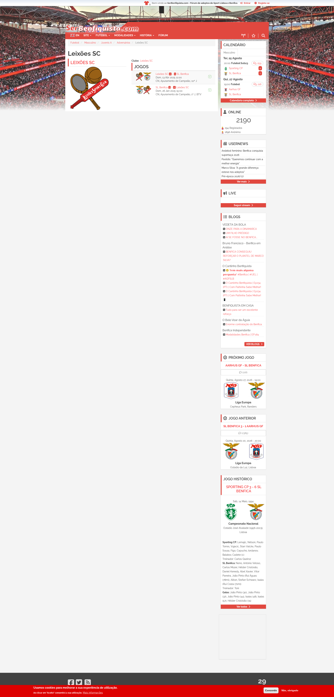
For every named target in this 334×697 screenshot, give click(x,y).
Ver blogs (253, 344)
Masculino (90, 42)
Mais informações (93, 692)
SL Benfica (235, 73)
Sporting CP (236, 68)
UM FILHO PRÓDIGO (237, 233)
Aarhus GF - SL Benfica (243, 365)
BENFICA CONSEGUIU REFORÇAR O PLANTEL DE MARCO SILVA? (243, 255)
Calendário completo (242, 100)
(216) (244, 372)
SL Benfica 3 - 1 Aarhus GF (243, 426)
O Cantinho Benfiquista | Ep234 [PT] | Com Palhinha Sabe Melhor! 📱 (242, 295)
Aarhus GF (235, 89)
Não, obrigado (289, 690)
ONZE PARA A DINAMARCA (241, 229)
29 (262, 681)
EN (77, 35)
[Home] (101, 23)
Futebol (74, 42)
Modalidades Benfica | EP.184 (242, 334)
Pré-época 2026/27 (233, 176)
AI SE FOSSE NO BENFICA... (241, 237)
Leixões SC (146, 60)
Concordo (271, 690)
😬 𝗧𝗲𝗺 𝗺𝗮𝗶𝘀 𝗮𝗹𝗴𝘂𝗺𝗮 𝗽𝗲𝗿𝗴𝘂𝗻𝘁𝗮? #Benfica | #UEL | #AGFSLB (240, 274)
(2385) (245, 433)
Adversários (123, 42)
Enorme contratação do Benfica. (244, 324)
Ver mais (242, 181)
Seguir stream (242, 205)
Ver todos (242, 606)
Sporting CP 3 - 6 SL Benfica (243, 489)
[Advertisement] (179, 27)
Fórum (163, 35)
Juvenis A (106, 42)
